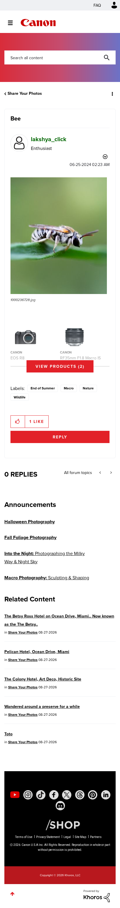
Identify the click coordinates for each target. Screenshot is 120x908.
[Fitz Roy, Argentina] (110, 472)
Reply (60, 437)
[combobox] (60, 57)
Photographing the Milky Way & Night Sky (44, 557)
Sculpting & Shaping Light (46, 581)
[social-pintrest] (92, 794)
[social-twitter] (66, 794)
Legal (67, 837)
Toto (8, 734)
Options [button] (112, 94)
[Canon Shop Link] (60, 824)
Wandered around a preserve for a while (42, 706)
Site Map (80, 837)
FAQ (97, 5)
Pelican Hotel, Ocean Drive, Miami (36, 652)
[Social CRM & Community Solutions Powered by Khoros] (97, 895)
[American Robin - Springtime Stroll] (101, 472)
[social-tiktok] (40, 794)
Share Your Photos (25, 93)
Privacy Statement (48, 837)
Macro (69, 388)
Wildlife (20, 397)
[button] (58, 235)
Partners (96, 837)
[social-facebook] (54, 794)
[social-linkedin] (105, 794)
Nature (88, 388)
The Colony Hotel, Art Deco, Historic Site (42, 679)
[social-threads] (79, 794)
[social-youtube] (15, 794)
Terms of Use (23, 837)
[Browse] (13, 22)
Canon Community (38, 23)
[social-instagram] (28, 794)
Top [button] (12, 894)
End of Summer (43, 388)
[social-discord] (60, 805)
